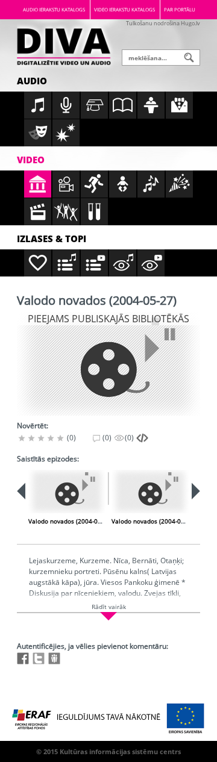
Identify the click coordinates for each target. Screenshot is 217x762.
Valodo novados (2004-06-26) (153, 521)
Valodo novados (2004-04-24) (70, 521)
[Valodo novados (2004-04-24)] (66, 491)
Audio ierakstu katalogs (54, 9)
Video (31, 160)
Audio (32, 81)
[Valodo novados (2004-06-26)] (150, 491)
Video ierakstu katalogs (124, 9)
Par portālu (179, 9)
